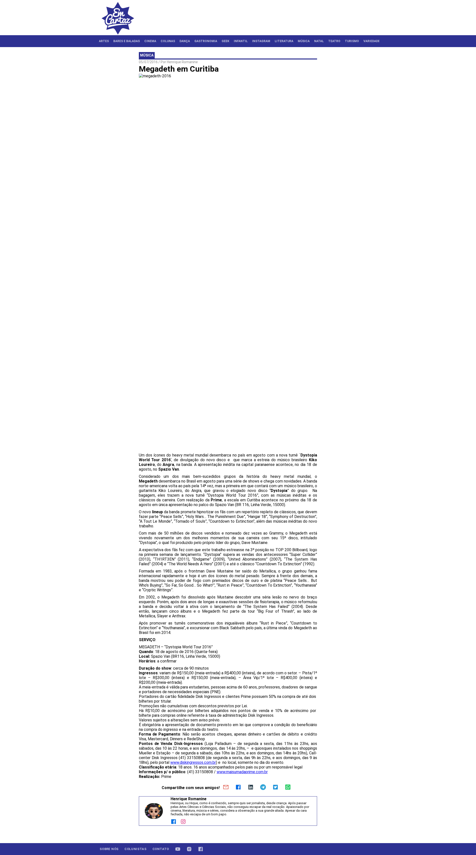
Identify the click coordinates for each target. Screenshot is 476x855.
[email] (226, 787)
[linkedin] (250, 787)
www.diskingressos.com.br (193, 762)
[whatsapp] (288, 787)
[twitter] (275, 787)
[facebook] (238, 787)
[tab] (104, 41)
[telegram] (263, 787)
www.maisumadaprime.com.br (242, 772)
